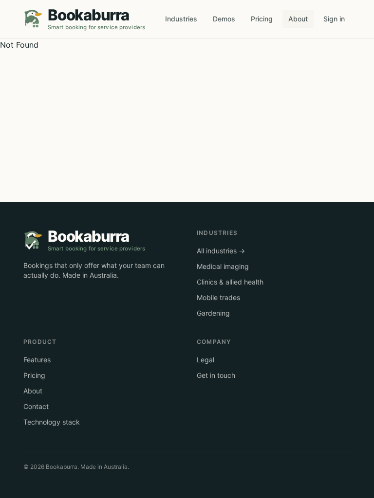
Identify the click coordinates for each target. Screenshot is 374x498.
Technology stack (51, 422)
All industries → (221, 251)
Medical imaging (223, 266)
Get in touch (216, 375)
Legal (205, 360)
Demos (224, 19)
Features (37, 360)
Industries (181, 19)
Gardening (213, 313)
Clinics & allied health (230, 282)
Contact (36, 406)
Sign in (334, 19)
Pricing (262, 19)
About (298, 19)
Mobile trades (218, 297)
